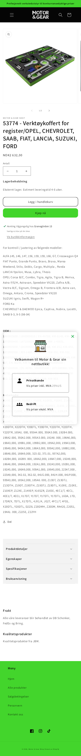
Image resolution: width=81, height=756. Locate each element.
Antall (6, 163)
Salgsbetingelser (18, 696)
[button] (11, 15)
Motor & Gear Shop (36, 749)
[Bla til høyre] (49, 110)
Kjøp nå (40, 213)
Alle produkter (17, 687)
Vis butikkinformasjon (21, 237)
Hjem (11, 679)
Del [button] (9, 522)
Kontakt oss (15, 714)
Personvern (15, 705)
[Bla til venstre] (32, 110)
